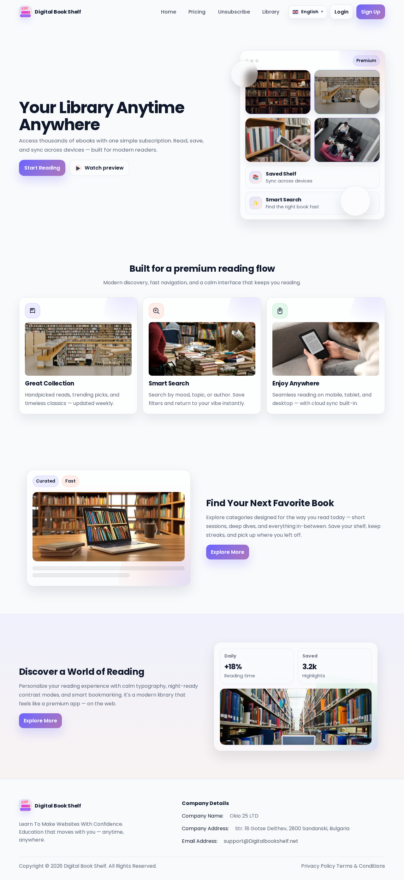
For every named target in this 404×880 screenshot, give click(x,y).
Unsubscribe (234, 11)
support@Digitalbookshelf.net (261, 841)
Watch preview (100, 168)
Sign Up (370, 11)
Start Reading (42, 167)
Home (168, 11)
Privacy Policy (318, 866)
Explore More (227, 552)
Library (270, 11)
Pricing (196, 11)
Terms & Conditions (360, 866)
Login (341, 11)
